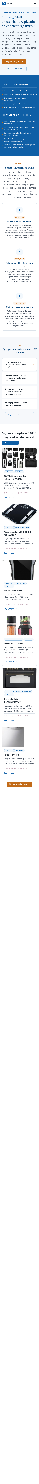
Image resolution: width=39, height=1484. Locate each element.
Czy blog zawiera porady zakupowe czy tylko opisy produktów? (15, 378)
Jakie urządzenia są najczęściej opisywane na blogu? (15, 364)
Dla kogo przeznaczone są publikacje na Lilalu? (15, 404)
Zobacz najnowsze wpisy (14, 68)
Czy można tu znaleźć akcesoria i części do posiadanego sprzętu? (14, 391)
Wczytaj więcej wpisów (18, 784)
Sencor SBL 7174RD (13, 643)
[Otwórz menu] (35, 3)
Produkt (9, 472)
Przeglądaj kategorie (12, 62)
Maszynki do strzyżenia (15, 583)
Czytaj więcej (9, 497)
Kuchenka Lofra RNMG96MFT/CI (12, 701)
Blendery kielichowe (13, 639)
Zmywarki (19, 750)
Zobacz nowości (9, 443)
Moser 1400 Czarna (13, 590)
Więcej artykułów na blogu (18, 415)
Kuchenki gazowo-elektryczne (18, 692)
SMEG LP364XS (11, 754)
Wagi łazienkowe (22, 527)
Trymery (18, 472)
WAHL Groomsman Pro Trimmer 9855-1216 (15, 478)
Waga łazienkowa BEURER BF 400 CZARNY (18, 533)
